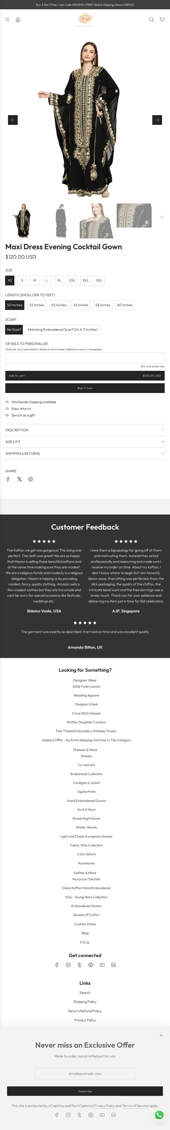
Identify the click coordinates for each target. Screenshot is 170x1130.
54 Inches (58, 305)
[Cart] (162, 19)
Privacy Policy (104, 1105)
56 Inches (80, 305)
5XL (99, 280)
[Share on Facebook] (8, 480)
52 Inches (36, 305)
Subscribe (85, 1091)
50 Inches (14, 305)
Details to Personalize (26, 343)
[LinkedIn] (113, 965)
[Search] (151, 19)
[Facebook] (57, 965)
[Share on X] (19, 480)
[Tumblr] (79, 965)
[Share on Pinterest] (30, 480)
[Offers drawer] (17, 19)
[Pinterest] (90, 965)
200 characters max (153, 366)
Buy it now (85, 388)
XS (10, 280)
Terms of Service (135, 1105)
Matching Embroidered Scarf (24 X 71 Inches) (62, 329)
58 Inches (102, 305)
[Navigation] (7, 19)
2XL (72, 280)
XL (59, 280)
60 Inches (125, 305)
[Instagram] (68, 965)
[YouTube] (102, 965)
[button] (13, 120)
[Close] (161, 1035)
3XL (86, 280)
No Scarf (14, 329)
